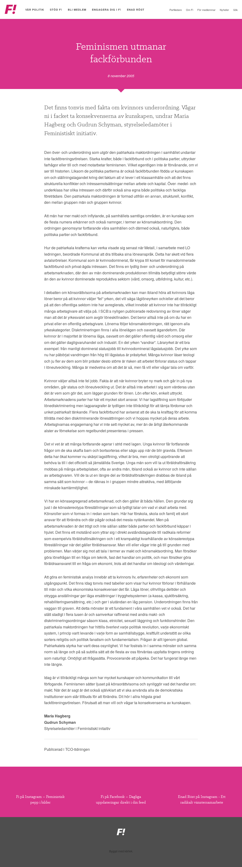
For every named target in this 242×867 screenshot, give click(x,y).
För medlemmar (206, 10)
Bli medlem (77, 9)
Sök (235, 10)
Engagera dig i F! (106, 9)
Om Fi (189, 10)
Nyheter (224, 10)
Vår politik (34, 9)
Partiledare (175, 10)
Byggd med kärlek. (121, 851)
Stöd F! (56, 9)
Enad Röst (135, 9)
